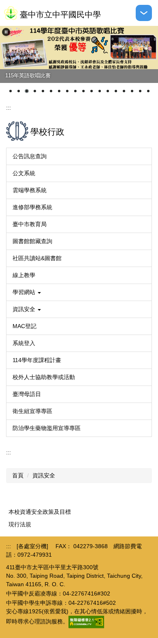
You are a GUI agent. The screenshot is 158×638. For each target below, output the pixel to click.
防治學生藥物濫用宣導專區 (47, 428)
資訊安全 (43, 475)
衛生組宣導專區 (32, 411)
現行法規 (20, 524)
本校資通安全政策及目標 (40, 512)
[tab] (10, 91)
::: (8, 107)
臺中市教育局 (30, 224)
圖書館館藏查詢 (32, 241)
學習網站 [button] (25, 292)
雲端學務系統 (30, 190)
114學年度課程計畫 (37, 360)
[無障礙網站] (86, 622)
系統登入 (24, 343)
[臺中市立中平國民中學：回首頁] (10, 13)
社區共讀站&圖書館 (37, 258)
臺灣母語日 (27, 394)
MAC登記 (24, 326)
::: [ (12, 546)
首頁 (17, 475)
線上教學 (24, 275)
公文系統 (24, 173)
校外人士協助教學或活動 (44, 377)
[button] (6, 32)
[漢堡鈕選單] (144, 13)
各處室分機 (32, 546)
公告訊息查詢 (30, 156)
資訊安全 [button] (25, 309)
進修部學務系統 (32, 207)
